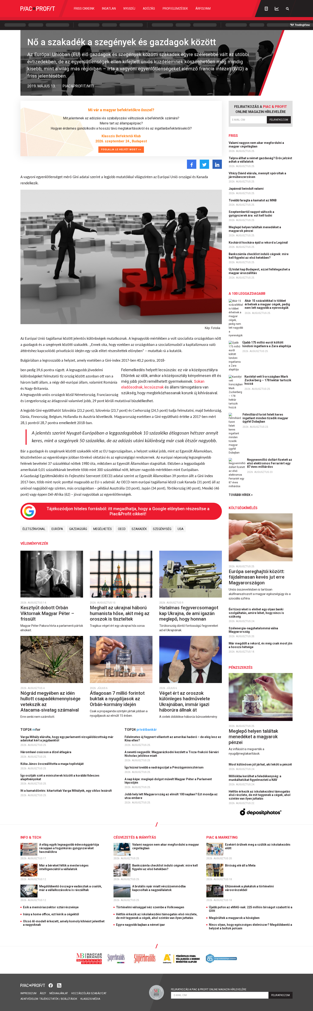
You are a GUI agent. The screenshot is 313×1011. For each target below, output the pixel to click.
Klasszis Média (90, 998)
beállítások (69, 998)
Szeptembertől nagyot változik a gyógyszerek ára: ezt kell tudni (251, 213)
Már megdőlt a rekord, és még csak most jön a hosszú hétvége (260, 645)
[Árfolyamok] (276, 8)
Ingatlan (109, 8)
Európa (57, 529)
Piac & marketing (222, 837)
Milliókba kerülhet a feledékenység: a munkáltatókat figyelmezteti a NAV (255, 777)
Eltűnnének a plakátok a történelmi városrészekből (249, 888)
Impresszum (28, 993)
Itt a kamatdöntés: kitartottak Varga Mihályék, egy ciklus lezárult (66, 790)
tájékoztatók (49, 998)
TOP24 (30, 730)
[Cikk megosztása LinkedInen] (217, 164)
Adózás (149, 8)
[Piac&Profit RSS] (59, 985)
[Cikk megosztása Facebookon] (191, 164)
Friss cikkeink (84, 8)
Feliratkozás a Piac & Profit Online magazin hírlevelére (208, 989)
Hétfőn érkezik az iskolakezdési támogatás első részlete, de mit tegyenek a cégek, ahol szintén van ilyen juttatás (259, 795)
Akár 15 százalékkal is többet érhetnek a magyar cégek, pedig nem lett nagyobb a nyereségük (267, 304)
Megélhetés (102, 529)
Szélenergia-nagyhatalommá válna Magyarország (253, 630)
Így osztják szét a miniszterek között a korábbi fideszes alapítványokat (59, 777)
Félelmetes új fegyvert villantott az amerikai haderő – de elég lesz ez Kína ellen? (173, 738)
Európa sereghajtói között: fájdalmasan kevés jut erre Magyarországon (256, 577)
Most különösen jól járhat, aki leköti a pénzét (261, 764)
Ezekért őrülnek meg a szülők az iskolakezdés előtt (257, 846)
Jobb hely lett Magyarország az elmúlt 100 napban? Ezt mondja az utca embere (171, 796)
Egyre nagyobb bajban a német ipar (140, 924)
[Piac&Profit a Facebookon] (51, 985)
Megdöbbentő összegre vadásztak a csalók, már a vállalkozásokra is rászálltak (70, 888)
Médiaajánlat (58, 993)
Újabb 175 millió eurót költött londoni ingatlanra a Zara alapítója (266, 344)
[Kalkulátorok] (266, 8)
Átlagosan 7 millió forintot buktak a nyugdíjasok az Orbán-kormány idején (117, 698)
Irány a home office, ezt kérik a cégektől (51, 914)
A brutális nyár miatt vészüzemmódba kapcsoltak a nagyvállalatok (159, 888)
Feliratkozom (279, 119)
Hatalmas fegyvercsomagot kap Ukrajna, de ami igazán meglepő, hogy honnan (188, 613)
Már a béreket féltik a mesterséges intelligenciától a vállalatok (64, 867)
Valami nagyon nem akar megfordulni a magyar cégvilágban (256, 144)
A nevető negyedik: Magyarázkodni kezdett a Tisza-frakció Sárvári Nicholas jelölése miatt (172, 753)
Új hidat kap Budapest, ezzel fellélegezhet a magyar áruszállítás (259, 271)
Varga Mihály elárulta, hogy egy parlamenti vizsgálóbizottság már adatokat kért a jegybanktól (66, 738)
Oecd (122, 529)
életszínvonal (34, 529)
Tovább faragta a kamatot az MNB (253, 200)
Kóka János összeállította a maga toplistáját (52, 763)
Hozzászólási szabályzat (88, 993)
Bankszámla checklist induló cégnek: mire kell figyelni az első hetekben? (259, 255)
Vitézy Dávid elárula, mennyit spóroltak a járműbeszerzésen (257, 175)
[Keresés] (287, 9)
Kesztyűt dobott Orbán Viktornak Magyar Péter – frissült (47, 613)
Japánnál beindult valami (246, 188)
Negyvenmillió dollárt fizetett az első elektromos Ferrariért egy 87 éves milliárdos (269, 463)
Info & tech (30, 837)
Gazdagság (78, 529)
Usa (181, 529)
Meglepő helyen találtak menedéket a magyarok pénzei (255, 229)
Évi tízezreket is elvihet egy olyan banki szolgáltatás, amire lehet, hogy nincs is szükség (256, 613)
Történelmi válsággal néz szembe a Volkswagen (150, 907)
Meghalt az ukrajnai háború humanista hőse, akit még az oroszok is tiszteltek (119, 613)
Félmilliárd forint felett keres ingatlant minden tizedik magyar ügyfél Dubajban (265, 418)
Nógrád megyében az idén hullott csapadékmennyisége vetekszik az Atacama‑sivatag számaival (50, 701)
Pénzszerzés (241, 668)
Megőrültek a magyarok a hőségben (234, 918)
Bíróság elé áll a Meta (240, 865)
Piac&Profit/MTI (78, 86)
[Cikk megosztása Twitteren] (204, 164)
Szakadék (139, 529)
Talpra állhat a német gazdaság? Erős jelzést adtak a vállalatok (260, 159)
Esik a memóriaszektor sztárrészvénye (51, 907)
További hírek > (241, 495)
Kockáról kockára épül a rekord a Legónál (259, 242)
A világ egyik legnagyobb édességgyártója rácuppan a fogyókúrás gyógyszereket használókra (69, 848)
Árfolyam (203, 8)
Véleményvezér (34, 544)
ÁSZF (43, 993)
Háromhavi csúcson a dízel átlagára (46, 752)
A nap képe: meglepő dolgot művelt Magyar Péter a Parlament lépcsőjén (168, 780)
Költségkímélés (243, 508)
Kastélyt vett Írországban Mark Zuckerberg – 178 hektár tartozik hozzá (267, 380)
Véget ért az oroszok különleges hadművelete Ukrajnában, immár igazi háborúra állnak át (184, 701)
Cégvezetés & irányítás (134, 837)
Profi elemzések (175, 8)
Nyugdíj (129, 8)
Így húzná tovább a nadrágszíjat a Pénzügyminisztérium (164, 767)
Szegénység (162, 529)
